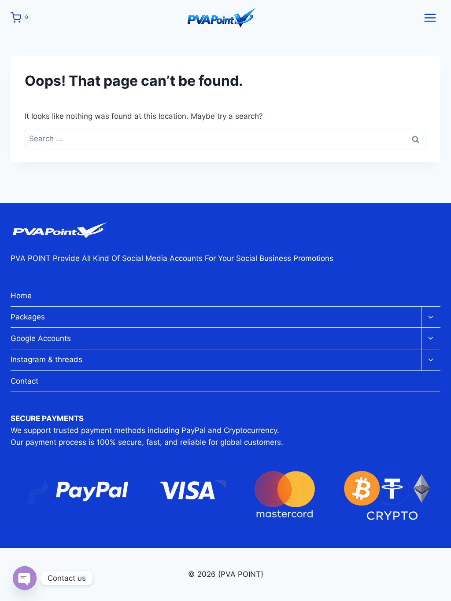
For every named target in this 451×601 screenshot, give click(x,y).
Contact (24, 381)
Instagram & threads (46, 359)
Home (21, 295)
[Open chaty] (25, 578)
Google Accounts (41, 338)
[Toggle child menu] (430, 317)
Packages (28, 316)
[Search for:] (225, 138)
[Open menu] (429, 17)
